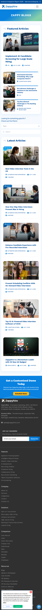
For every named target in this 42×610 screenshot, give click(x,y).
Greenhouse (5, 546)
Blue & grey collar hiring (9, 514)
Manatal (4, 554)
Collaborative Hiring (7, 472)
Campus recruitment (8, 517)
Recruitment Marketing (9, 475)
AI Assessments (6, 464)
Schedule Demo (21, 394)
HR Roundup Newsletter (9, 584)
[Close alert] (40, 2)
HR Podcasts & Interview (9, 581)
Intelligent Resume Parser (10, 458)
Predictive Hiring (6, 469)
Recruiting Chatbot (7, 466)
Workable (4, 552)
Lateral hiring (5, 525)
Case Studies (5, 575)
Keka (2, 549)
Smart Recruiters (7, 541)
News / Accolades (7, 589)
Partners (4, 493)
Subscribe (34, 439)
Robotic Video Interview (9, 461)
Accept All (18, 606)
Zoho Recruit (5, 535)
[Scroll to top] (39, 607)
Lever (3, 538)
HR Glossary (5, 578)
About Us (4, 490)
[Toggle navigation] (37, 7)
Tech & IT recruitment (8, 511)
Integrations (5, 496)
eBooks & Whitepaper (8, 573)
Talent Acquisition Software (10, 477)
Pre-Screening (6, 480)
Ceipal (3, 557)
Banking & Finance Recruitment (12, 522)
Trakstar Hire (5, 543)
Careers (3, 498)
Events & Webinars (7, 586)
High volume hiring (7, 520)
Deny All (7, 606)
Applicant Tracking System (10, 455)
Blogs (3, 570)
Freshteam (4, 560)
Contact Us (5, 501)
